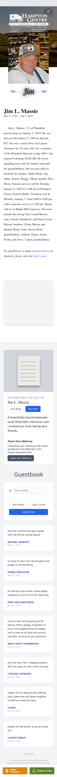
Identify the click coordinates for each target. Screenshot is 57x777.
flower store (39, 256)
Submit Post (28, 511)
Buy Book (33, 408)
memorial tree (42, 251)
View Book (15, 408)
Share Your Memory (20, 458)
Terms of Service (37, 763)
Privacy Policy (19, 763)
